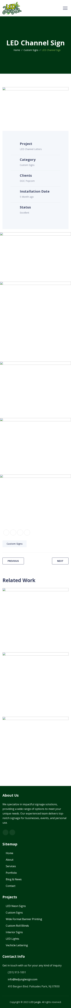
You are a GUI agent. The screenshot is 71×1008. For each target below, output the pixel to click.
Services (11, 866)
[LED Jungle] (11, 8)
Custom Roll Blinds (17, 925)
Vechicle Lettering (17, 945)
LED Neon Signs (35, 730)
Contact (10, 886)
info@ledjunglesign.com (22, 979)
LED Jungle (35, 1002)
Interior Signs (14, 932)
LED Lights (12, 939)
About (9, 859)
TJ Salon (14, 609)
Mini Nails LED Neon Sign (28, 738)
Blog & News (14, 879)
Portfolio (11, 873)
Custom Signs (14, 543)
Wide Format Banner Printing (24, 919)
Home (16, 50)
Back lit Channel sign (25, 673)
